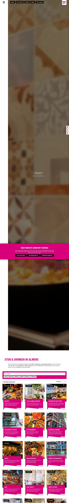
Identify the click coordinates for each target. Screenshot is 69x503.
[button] (66, 500)
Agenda (32, 2)
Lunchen (22, 376)
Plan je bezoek (40, 2)
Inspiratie (27, 2)
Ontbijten (11, 376)
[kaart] (67, 127)
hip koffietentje (20, 365)
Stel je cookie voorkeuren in (38, 175)
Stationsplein (37, 364)
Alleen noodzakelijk (33, 255)
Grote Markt (31, 364)
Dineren (16, 376)
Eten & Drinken (20, 2)
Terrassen (33, 376)
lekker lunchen (28, 365)
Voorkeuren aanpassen (47, 255)
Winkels (12, 2)
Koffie (5, 376)
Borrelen (27, 376)
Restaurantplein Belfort (46, 364)
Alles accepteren (21, 255)
